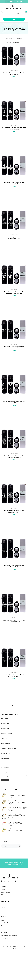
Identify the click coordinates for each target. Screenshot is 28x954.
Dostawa (3, 907)
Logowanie (10, 1)
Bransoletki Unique (6, 733)
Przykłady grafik (4, 922)
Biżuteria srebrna (6, 721)
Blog (2, 925)
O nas (11, 952)
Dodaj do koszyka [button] (14, 700)
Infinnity (2, 920)
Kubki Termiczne (13, 26)
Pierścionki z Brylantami (8, 751)
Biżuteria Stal (5, 723)
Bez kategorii (4, 718)
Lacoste (3, 746)
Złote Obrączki (5, 758)
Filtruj (5, 780)
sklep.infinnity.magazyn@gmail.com (9, 935)
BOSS (2, 731)
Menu (14, 19)
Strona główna (5, 26)
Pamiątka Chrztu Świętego (8, 748)
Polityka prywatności (5, 892)
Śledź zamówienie (5, 910)
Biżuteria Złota (5, 728)
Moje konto (20, 1)
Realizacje (15, 952)
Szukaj (17, 12)
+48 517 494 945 (4, 938)
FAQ (2, 894)
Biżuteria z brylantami (7, 726)
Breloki (3, 736)
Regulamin (3, 889)
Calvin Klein (4, 738)
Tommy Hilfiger (5, 753)
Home (8, 952)
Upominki (3, 756)
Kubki (2, 741)
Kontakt (2, 905)
